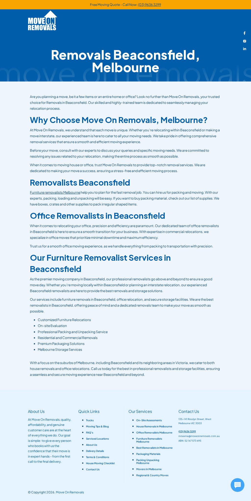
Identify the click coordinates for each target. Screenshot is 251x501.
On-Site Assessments (149, 420)
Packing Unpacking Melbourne (147, 461)
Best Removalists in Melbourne (154, 447)
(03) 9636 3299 (149, 4)
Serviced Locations (97, 438)
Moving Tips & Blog (97, 426)
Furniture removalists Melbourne (55, 192)
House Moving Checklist (100, 463)
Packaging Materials (148, 453)
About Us (91, 444)
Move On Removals (70, 492)
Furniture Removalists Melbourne (149, 440)
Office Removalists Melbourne (154, 432)
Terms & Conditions (97, 457)
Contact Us (93, 469)
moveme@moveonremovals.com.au (199, 435)
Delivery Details (95, 450)
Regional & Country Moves (152, 475)
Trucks (90, 420)
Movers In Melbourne (149, 469)
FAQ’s (89, 432)
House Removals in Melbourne (154, 426)
